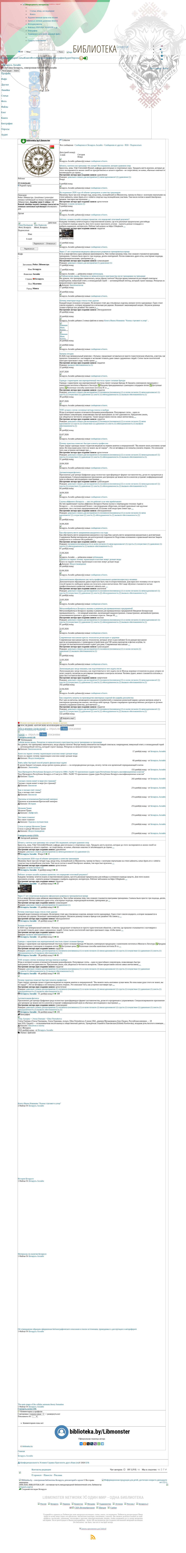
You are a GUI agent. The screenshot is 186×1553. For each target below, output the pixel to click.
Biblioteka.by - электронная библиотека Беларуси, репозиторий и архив (52, 1480)
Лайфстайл (33, 813)
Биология (32, 785)
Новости (48, 1475)
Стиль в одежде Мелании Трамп (32, 826)
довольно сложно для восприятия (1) (84, 177)
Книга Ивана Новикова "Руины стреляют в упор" (126, 321)
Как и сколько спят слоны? (29, 790)
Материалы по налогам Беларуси (32, 1254)
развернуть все (53, 1414)
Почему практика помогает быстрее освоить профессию (83, 443)
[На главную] (20, 1472)
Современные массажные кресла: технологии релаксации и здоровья (89, 637)
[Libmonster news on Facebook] (163, 1469)
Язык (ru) (75, 1463)
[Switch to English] (162, 46)
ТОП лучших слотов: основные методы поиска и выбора (84, 410)
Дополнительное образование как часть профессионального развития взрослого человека (98, 579)
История (32, 804)
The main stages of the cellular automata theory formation (41, 1404)
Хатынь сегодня (66, 354)
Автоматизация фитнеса (69, 472)
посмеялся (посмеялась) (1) (112, 392)
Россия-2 (131, 1504)
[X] (88, 1443)
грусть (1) (63, 394)
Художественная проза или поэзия (43, 17)
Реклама (58, 1475)
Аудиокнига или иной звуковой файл (44, 34)
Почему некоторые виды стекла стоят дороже (79, 301)
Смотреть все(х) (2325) (28, 835)
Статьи (4, 95)
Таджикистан (105, 1504)
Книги (4, 118)
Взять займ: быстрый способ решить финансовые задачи (42, 763)
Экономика (33, 767)
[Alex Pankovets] (35, 223)
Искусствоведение (78, 564)
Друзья (5, 84)
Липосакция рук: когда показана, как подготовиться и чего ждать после (90, 669)
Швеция (102, 1508)
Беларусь (54, 1504)
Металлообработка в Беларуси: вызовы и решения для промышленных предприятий (96, 608)
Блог (3, 112)
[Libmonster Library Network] (167, 1485)
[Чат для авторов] (125, 1469)
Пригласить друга (62, 1463)
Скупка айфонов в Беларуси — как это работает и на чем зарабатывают (90, 501)
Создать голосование (37, 40)
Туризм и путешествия (38, 822)
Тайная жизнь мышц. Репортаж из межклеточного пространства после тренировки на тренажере (103, 276)
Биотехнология (76, 285)
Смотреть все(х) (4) (26, 737)
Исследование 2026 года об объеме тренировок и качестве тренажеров (89, 192)
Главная (21, 1451)
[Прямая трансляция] (139, 1469)
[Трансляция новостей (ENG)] (160, 49)
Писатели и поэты (36, 1026)
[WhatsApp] (98, 1443)
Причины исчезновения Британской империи (38, 799)
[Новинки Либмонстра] (161, 1469)
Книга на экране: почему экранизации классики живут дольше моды (91, 559)
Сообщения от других (113, 145)
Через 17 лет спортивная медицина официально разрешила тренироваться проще (94, 251)
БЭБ (87, 1463)
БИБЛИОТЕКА (95, 48)
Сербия (113, 1508)
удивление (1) (125, 177)
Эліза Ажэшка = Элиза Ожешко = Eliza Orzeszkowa (40, 1019)
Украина (66, 1504)
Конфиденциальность (29, 1463)
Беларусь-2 (143, 1504)
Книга (32, 14)
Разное (21, 734)
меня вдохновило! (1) (109, 177)
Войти (165, 68)
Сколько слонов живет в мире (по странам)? (37, 781)
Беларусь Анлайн (12, 65)
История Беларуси (26, 1179)
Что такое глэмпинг (26, 817)
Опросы (5, 129)
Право (31, 776)
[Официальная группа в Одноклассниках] (161, 52)
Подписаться (29, 249)
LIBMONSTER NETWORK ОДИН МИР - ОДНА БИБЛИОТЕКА (93, 1497)
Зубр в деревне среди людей (32, 728)
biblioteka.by (27, 1446)
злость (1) (98, 394)
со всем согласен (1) (76, 204)
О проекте (37, 1475)
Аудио (4, 134)
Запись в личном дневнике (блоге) (43, 21)
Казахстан (78, 1504)
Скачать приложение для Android (93, 1529)
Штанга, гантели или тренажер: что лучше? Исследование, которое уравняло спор (95, 166)
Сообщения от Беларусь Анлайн (89, 145)
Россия (43, 1504)
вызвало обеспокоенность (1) (80, 365)
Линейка (5, 90)
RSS (127, 145)
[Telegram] (102, 1443)
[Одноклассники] (84, 1443)
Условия (43, 1463)
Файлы (4, 106)
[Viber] (95, 1443)
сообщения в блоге (99, 161)
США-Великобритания (85, 1508)
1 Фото (64, 728)
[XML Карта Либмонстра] (93, 1539)
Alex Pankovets (40, 225)
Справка (51, 1463)
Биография (32, 31)
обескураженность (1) (112, 394)
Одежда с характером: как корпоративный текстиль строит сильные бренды (92, 380)
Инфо (4, 79)
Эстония (119, 1504)
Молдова (91, 1504)
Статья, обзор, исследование (41, 11)
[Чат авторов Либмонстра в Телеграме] (162, 56)
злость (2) (98, 593)
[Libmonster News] (166, 1469)
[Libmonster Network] (134, 1482)
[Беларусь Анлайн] (2, 64)
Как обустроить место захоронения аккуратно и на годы (83, 533)
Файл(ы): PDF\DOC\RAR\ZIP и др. (43, 27)
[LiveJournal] (91, 1443)
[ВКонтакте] (81, 1443)
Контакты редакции (41, 1469)
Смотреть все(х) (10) (27, 1409)
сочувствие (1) (74, 394)
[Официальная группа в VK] (162, 59)
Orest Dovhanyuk (25, 225)
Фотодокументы (35, 24)
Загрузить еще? (68, 718)
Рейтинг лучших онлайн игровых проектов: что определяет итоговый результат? (94, 219)
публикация (97, 274)
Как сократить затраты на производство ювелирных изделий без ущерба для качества (96, 698)
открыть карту (26, 1487)
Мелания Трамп (25, 808)
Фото (4, 101)
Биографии (6, 123)
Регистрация (155, 68)
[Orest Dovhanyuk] (19, 223)
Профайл (5, 73)
